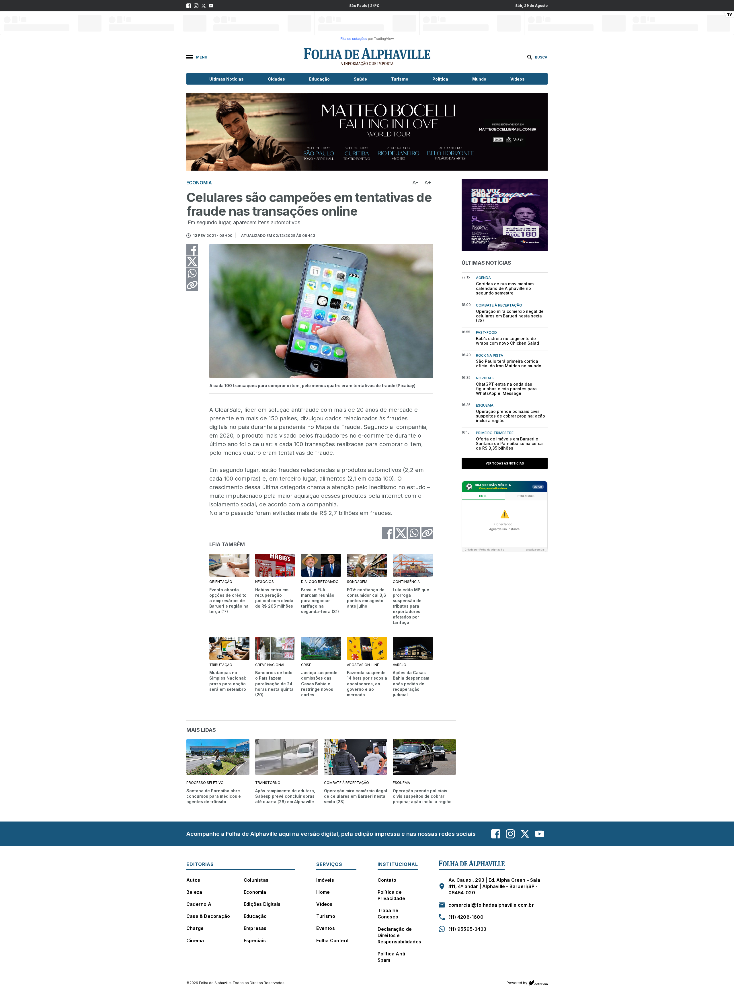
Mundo (479, 79)
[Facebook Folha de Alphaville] (188, 5)
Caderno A (198, 904)
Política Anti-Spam (392, 957)
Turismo (399, 79)
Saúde (360, 79)
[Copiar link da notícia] (192, 285)
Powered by (517, 983)
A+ (427, 183)
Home (323, 892)
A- (415, 183)
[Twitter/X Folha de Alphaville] (203, 5)
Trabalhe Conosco (388, 914)
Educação (319, 79)
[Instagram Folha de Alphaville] (196, 5)
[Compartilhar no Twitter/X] (192, 261)
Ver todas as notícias (505, 463)
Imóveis (325, 880)
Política (440, 79)
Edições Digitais (262, 904)
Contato (387, 880)
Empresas (255, 928)
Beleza (194, 892)
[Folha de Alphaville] (367, 57)
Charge (195, 928)
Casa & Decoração (208, 916)
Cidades (276, 79)
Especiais (255, 940)
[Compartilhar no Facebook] (192, 249)
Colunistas (256, 880)
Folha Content (332, 940)
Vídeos (517, 79)
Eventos (325, 928)
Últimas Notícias (226, 79)
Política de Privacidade (391, 895)
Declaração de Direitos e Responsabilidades (399, 935)
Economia (255, 892)
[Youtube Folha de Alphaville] (211, 5)
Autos (193, 880)
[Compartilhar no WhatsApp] (192, 273)
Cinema (195, 940)
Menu (201, 57)
